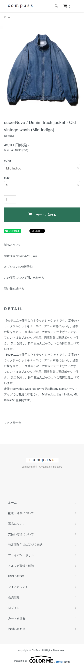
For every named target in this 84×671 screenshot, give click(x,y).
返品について (12, 245)
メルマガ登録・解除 (21, 566)
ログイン (14, 608)
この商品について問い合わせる (24, 277)
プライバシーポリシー (22, 555)
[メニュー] (78, 6)
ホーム (7, 16)
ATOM (20, 576)
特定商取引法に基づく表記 (21, 256)
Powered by (20, 660)
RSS (11, 576)
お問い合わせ (16, 629)
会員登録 (14, 597)
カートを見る (16, 618)
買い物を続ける (14, 288)
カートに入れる (46, 215)
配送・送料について (21, 513)
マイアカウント (18, 586)
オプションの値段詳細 (18, 266)
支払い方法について (21, 534)
